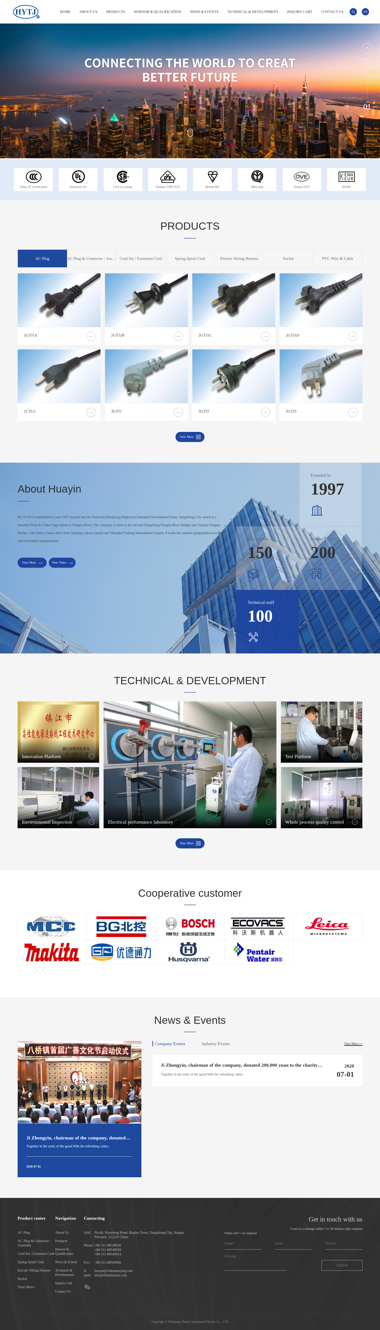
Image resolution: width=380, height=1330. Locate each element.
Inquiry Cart (299, 12)
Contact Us (332, 12)
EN (365, 11)
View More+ (26, 1287)
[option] (190, 79)
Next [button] (367, 64)
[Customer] (52, 926)
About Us (88, 12)
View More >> (353, 1043)
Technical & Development (252, 12)
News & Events (204, 12)
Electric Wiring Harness (34, 1270)
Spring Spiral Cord (31, 1262)
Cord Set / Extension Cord (36, 1253)
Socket (22, 1279)
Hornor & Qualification (157, 12)
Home (65, 12)
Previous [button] (367, 48)
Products (115, 12)
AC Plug (24, 1232)
